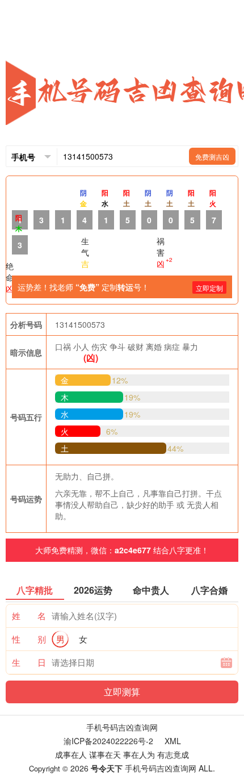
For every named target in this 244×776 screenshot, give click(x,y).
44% (175, 448)
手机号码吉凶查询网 (122, 727)
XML (173, 740)
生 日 (29, 662)
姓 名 (29, 615)
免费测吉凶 (212, 156)
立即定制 (209, 288)
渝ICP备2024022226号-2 (108, 740)
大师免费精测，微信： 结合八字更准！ (122, 550)
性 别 (29, 639)
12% (120, 380)
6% (111, 431)
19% (132, 397)
